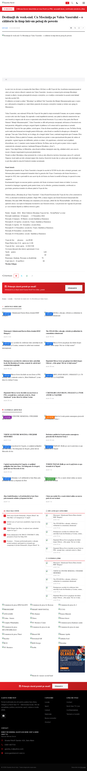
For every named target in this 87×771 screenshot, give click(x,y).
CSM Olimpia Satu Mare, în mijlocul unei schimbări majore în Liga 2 (23, 529)
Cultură (47, 710)
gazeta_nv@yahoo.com (14, 749)
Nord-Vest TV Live (73, 706)
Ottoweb (83, 767)
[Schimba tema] (77, 3)
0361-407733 (10, 745)
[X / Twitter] (75, 28)
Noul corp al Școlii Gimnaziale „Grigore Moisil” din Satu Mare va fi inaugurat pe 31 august (23, 516)
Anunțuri (48, 722)
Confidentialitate (72, 710)
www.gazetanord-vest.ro (15, 753)
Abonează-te (72, 288)
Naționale (48, 714)
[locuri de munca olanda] (71, 659)
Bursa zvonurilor (50, 718)
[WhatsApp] (79, 28)
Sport (47, 706)
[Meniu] (82, 3)
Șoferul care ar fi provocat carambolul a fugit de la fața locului (23, 523)
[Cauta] (72, 3)
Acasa (4, 299)
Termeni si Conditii (73, 714)
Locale (5, 28)
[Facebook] (71, 28)
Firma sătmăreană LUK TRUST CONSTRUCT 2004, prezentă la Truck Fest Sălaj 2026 (23, 536)
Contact (69, 702)
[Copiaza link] (83, 28)
